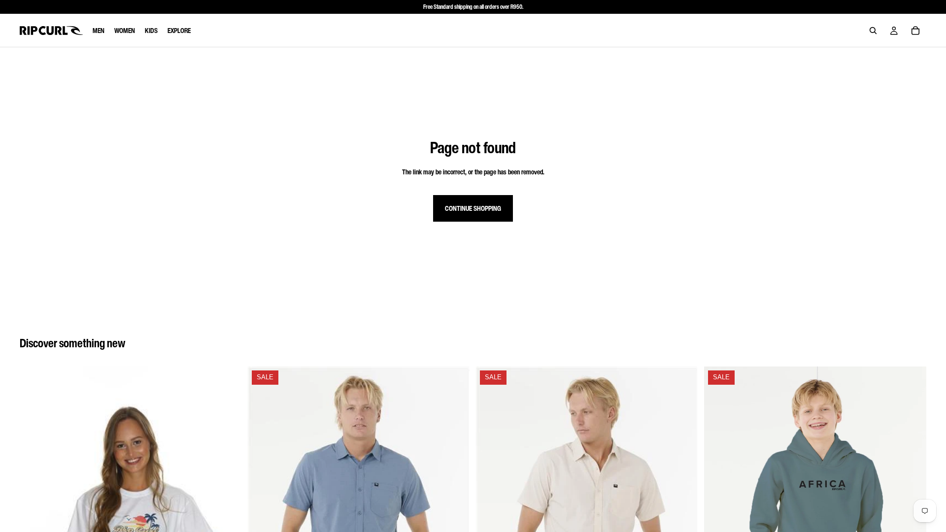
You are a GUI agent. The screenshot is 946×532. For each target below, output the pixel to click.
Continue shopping (473, 208)
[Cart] (915, 30)
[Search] (873, 30)
